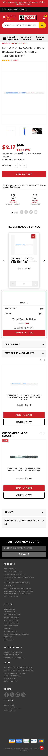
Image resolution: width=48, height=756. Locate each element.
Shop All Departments (12, 38)
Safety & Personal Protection (17, 588)
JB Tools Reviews (11, 623)
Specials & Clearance (26, 38)
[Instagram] (23, 695)
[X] (21, 212)
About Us (8, 637)
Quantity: (7, 165)
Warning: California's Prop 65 (22, 522)
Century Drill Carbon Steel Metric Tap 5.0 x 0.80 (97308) (23, 470)
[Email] (35, 212)
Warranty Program (12, 676)
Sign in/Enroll (10, 16)
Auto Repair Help (11, 655)
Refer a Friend (10, 631)
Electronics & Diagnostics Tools (19, 577)
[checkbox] (33, 236)
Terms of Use (9, 678)
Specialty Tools (11, 597)
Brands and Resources (14, 658)
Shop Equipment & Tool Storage (18, 591)
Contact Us (9, 640)
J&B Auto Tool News (13, 652)
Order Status (9, 609)
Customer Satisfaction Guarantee (19, 670)
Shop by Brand (40, 38)
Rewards (22, 9)
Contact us (9, 705)
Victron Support (11, 620)
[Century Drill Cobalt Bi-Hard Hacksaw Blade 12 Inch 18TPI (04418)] (24, 390)
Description (12, 345)
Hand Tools (9, 580)
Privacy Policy (10, 681)
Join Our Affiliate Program (16, 634)
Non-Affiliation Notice (14, 673)
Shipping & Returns (12, 615)
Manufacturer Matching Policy (18, 667)
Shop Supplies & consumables (17, 594)
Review (9, 512)
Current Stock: (13, 160)
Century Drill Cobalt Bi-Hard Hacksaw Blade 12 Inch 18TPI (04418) (24, 397)
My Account (9, 612)
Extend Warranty (11, 617)
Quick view (24, 422)
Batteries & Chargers (13, 571)
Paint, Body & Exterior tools (17, 583)
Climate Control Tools (14, 574)
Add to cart (24, 415)
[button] (3, 260)
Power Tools (9, 585)
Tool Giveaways (11, 626)
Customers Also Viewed (20, 353)
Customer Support (10, 9)
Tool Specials (10, 569)
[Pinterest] (31, 212)
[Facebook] (26, 212)
